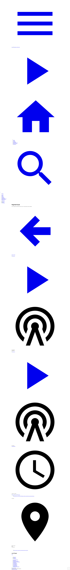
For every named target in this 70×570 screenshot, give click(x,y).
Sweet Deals (14, 142)
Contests (14, 141)
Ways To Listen (15, 143)
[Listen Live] (35, 279)
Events (14, 140)
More (12, 554)
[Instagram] (3, 202)
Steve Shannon (13, 446)
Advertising (14, 144)
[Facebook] (3, 201)
